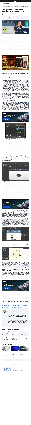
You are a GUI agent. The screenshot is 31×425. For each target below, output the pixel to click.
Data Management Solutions (15, 305)
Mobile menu (2, 1)
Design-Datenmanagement (5, 3)
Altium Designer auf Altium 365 (6, 297)
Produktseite (21, 302)
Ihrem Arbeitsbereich (26, 102)
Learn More (6, 119)
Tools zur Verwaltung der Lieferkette (24, 264)
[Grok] (15, 17)
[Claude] (12, 17)
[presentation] (28, 329)
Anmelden (28, 1)
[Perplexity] (11, 17)
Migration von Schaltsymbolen (7, 369)
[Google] (14, 17)
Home (2, 6)
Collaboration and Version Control (6, 307)
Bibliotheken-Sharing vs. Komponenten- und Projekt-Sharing (11, 365)
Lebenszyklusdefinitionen (16, 158)
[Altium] (15, 1)
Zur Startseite (16, 360)
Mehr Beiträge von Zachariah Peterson (12, 325)
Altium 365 (27, 292)
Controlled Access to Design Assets (16, 307)
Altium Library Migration (23, 305)
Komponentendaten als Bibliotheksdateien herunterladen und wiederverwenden (13, 370)
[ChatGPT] (9, 17)
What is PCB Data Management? (6, 305)
